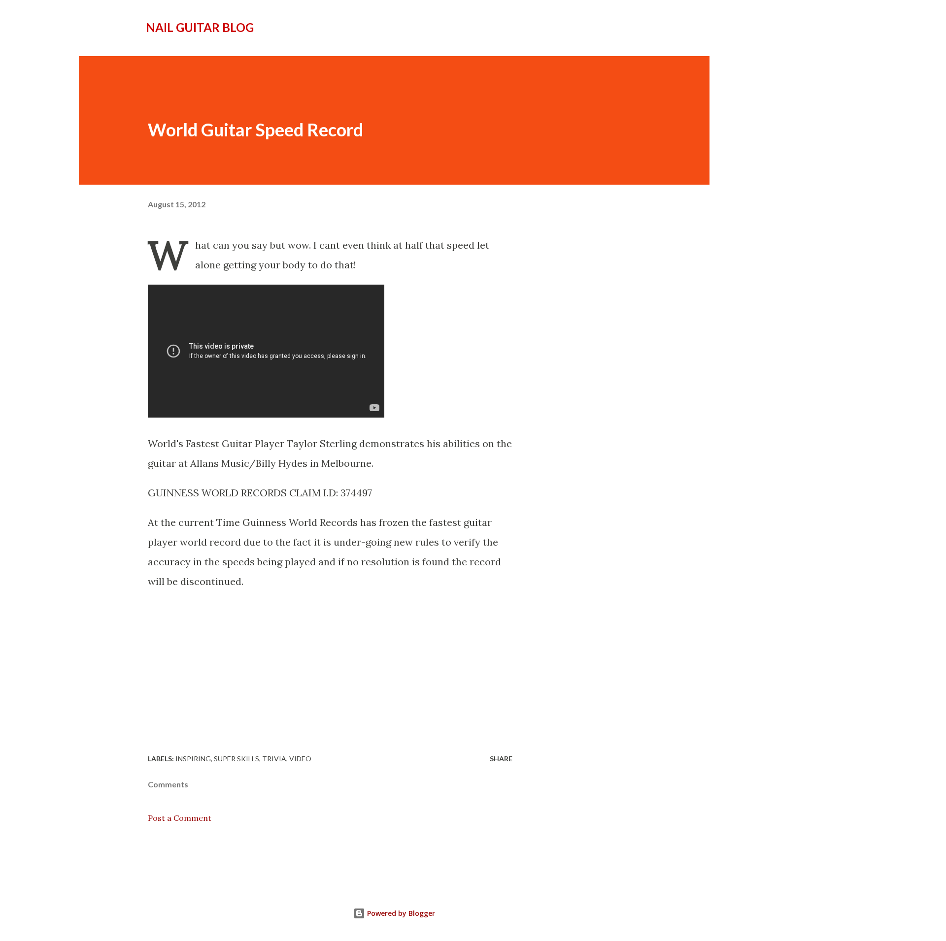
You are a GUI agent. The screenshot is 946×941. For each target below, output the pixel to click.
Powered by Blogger (400, 913)
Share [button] (501, 758)
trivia (274, 758)
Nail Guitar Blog (200, 27)
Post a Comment (179, 818)
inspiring (193, 758)
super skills (236, 758)
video (300, 758)
